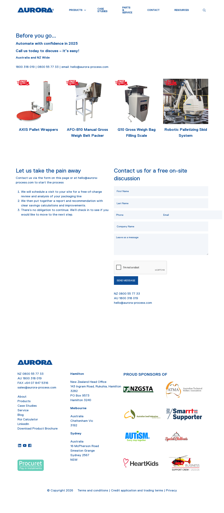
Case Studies (27, 405)
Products (24, 401)
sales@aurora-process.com (37, 387)
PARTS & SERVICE (127, 10)
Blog (21, 415)
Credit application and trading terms (137, 490)
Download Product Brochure (38, 428)
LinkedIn (23, 424)
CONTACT (153, 10)
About (22, 396)
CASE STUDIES (102, 10)
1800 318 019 (32, 378)
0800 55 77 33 (33, 373)
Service (23, 410)
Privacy (171, 490)
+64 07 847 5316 (36, 383)
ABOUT (50, 10)
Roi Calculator (28, 419)
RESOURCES (181, 10)
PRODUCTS (75, 10)
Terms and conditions (93, 490)
